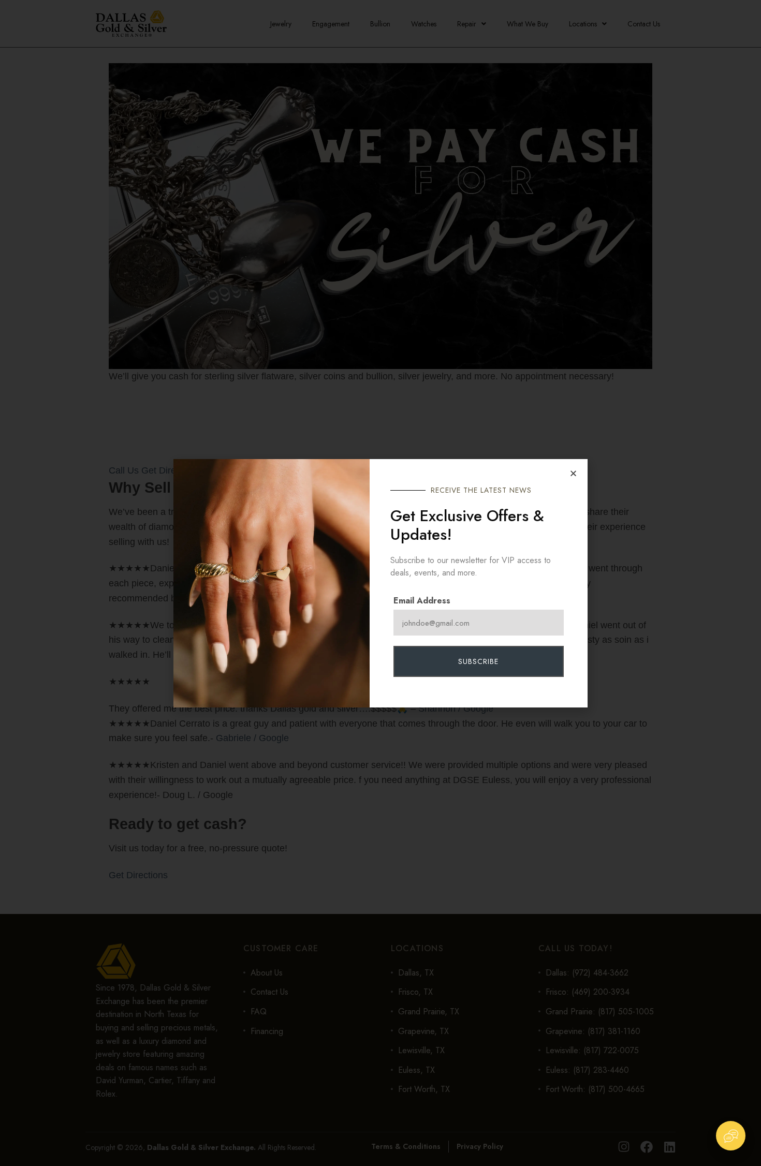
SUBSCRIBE (478, 661)
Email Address (421, 601)
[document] (380, 583)
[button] (573, 473)
